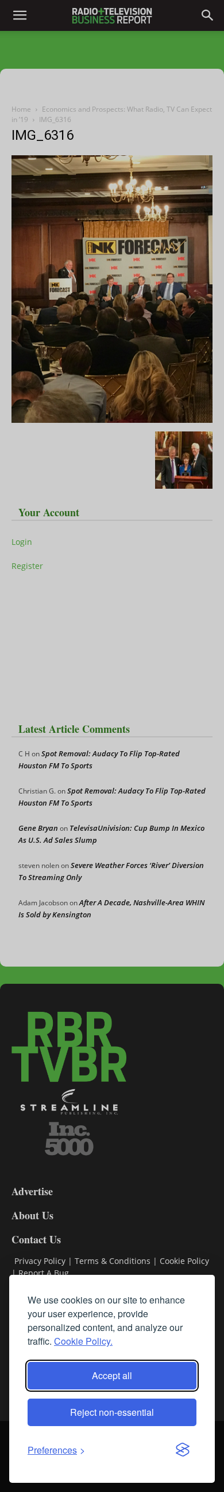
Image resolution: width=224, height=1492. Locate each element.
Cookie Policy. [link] (83, 1341)
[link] (56, 1449)
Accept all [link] (112, 1375)
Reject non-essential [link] (112, 1412)
